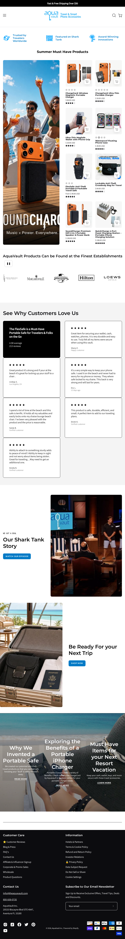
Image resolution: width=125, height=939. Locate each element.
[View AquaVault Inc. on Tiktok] (12, 924)
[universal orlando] (61, 278)
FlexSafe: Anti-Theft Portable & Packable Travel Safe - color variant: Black (72, 183)
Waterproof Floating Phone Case (106, 142)
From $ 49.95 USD (73, 194)
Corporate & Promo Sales (15, 867)
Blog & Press (9, 847)
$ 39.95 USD (100, 146)
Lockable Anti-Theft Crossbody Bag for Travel (108, 184)
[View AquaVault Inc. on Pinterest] (33, 924)
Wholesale (8, 872)
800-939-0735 (10, 899)
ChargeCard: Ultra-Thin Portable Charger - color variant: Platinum (99, 90)
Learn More (104, 783)
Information (74, 835)
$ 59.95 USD (100, 98)
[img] (70, 103)
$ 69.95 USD (70, 100)
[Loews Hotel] (112, 278)
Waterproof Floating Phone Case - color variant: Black (96, 137)
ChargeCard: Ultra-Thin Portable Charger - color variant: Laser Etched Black (96, 90)
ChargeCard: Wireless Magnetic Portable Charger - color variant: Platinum (75, 90)
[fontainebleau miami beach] (10, 278)
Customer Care (13, 835)
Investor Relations (75, 857)
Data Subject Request (76, 867)
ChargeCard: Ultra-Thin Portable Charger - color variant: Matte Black (107, 90)
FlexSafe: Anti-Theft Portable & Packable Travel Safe (76, 188)
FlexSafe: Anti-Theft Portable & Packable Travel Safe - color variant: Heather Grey (69, 183)
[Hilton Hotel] (86, 278)
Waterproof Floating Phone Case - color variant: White (99, 137)
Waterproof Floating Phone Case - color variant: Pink (104, 137)
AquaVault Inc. (57, 928)
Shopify (76, 928)
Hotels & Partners (74, 841)
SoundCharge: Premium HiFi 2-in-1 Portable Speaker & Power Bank (78, 233)
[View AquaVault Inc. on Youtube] (5, 930)
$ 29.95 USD (70, 143)
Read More (20, 779)
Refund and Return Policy (78, 852)
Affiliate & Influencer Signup (17, 862)
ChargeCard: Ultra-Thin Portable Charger (107, 94)
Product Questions (12, 877)
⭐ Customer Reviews (14, 841)
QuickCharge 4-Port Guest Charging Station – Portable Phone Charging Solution (108, 234)
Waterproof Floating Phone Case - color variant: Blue (102, 137)
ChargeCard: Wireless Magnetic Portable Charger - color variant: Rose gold (72, 90)
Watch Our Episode (16, 556)
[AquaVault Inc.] (62, 15)
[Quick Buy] (87, 81)
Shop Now (77, 663)
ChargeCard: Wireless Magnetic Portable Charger (77, 95)
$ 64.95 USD (100, 189)
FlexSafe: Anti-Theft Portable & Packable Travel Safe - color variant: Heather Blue (66, 183)
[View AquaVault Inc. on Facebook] (19, 924)
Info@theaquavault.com (15, 893)
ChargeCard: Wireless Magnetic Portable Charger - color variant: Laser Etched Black (66, 90)
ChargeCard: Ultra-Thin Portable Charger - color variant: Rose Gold (102, 90)
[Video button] (86, 545)
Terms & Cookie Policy (77, 847)
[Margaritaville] (36, 278)
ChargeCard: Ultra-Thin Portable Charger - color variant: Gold (104, 90)
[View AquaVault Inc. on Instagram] (5, 924)
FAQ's (6, 852)
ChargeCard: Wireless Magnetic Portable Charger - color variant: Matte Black (69, 90)
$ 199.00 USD (71, 238)
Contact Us (8, 857)
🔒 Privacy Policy (74, 862)
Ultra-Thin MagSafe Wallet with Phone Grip (78, 139)
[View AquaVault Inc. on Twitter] (26, 924)
